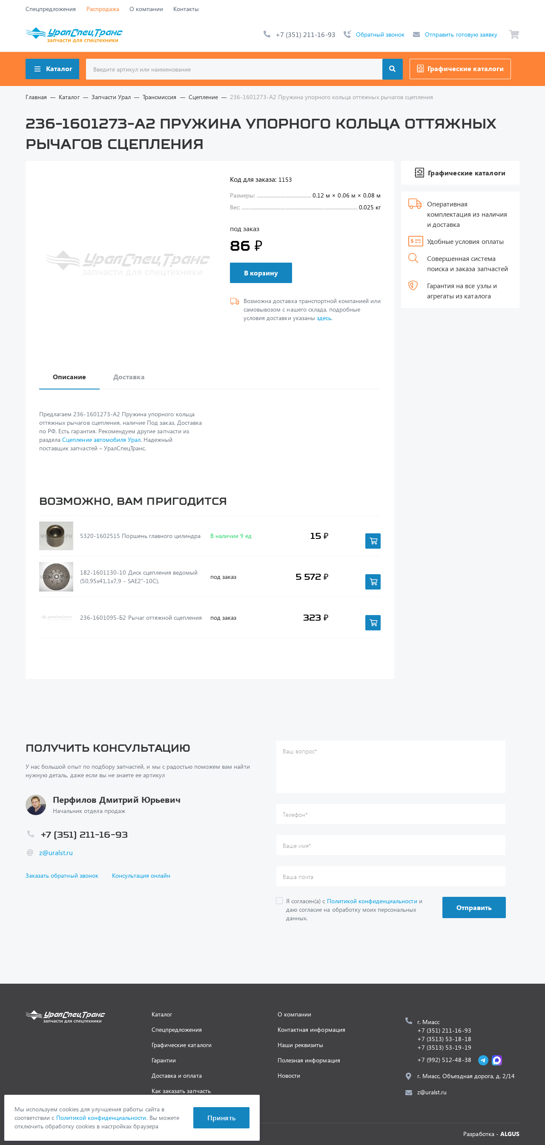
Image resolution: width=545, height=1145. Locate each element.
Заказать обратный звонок (62, 875)
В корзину (261, 272)
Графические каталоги (465, 68)
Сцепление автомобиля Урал (101, 439)
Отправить (474, 907)
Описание (69, 376)
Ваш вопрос (300, 751)
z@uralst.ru (56, 852)
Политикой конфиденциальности (372, 901)
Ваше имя (297, 846)
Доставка (128, 376)
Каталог (59, 68)
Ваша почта (298, 877)
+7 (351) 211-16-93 (305, 34)
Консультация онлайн (141, 875)
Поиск (392, 69)
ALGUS (509, 1134)
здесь (324, 318)
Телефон (295, 814)
